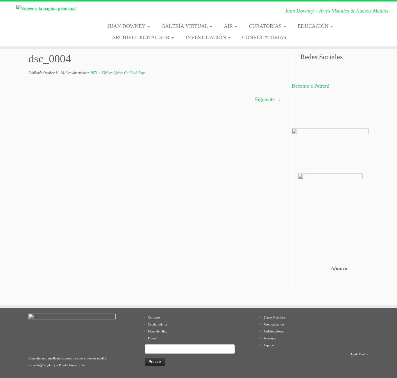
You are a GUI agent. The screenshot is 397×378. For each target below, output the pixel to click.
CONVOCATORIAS (264, 37)
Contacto (154, 317)
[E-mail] (121, 12)
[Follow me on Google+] (148, 12)
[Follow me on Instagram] (157, 12)
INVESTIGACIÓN (206, 37)
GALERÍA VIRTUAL (185, 26)
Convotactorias (274, 324)
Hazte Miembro (274, 317)
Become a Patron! (311, 86)
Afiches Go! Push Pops (128, 73)
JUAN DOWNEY (127, 26)
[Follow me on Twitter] (130, 12)
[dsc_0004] (154, 186)
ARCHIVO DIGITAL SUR (141, 37)
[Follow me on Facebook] (139, 12)
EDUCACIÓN (314, 26)
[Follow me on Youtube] (166, 12)
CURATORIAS (266, 26)
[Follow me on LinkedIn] (184, 12)
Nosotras (270, 338)
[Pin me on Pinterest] (175, 12)
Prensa (152, 338)
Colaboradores (157, 324)
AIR (229, 26)
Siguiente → (268, 99)
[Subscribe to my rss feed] (112, 12)
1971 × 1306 (99, 73)
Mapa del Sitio (157, 331)
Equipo (269, 345)
